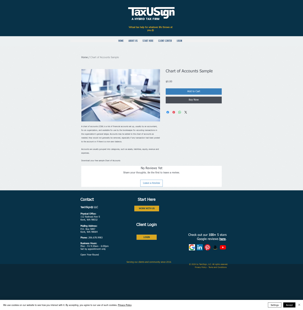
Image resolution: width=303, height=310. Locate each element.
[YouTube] (223, 247)
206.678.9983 (95, 237)
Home (84, 57)
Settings (275, 305)
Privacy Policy (201, 267)
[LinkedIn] (200, 247)
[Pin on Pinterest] (174, 112)
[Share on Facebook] (168, 112)
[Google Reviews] (192, 247)
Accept (289, 305)
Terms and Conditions (217, 267)
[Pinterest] (207, 247)
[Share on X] (186, 112)
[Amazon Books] (215, 247)
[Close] (299, 304)
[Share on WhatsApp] (180, 112)
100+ (212, 234)
